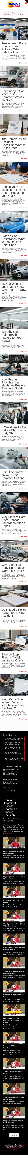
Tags (13, 13)
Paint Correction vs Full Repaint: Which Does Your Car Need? (12, 704)
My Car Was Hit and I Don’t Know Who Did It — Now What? (13, 288)
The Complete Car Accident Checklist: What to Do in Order (13, 143)
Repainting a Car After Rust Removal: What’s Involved (12, 95)
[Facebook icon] (11, 1150)
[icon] (16, 1150)
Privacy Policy (16, 1147)
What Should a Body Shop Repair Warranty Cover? (13, 567)
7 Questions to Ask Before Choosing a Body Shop (13, 430)
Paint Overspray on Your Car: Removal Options (12, 475)
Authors (7, 14)
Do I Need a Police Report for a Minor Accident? (13, 612)
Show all (21, 14)
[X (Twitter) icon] (13, 1150)
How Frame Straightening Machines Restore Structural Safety (13, 384)
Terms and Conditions (10, 791)
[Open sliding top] (26, 1)
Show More (8, 833)
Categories (7, 13)
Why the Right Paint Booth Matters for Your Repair (11, 336)
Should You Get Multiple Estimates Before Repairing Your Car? (13, 191)
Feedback (7, 788)
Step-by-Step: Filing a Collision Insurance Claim (12, 657)
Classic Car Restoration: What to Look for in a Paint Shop (13, 240)
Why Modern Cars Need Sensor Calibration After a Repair (13, 521)
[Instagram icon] (14, 1150)
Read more (23, 63)
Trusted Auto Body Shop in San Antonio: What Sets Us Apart (13, 48)
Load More (14, 1135)
